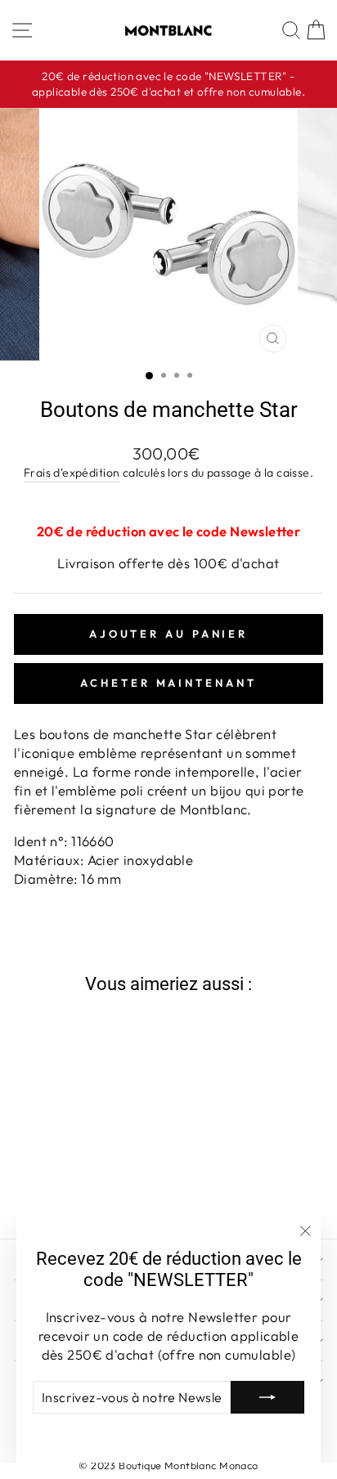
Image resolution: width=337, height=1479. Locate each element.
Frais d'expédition (71, 472)
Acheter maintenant (168, 682)
